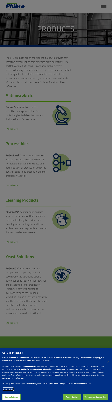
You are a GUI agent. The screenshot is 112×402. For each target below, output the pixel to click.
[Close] (108, 361)
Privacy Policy (8, 389)
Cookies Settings (11, 397)
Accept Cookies (72, 397)
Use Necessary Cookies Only (95, 397)
